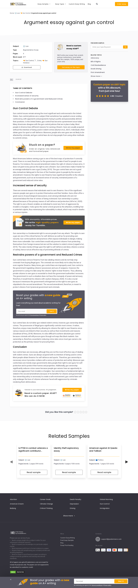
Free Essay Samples (67, 540)
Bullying (13, 508)
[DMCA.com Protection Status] (17, 573)
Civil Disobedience (98, 65)
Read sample (34, 472)
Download (27, 67)
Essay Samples (43, 4)
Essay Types (59, 4)
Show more (68, 516)
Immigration (105, 508)
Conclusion (20, 102)
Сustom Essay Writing (77, 4)
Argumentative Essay (31, 50)
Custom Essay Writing (67, 538)
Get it (52, 311)
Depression (74, 504)
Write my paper (73, 148)
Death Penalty (75, 499)
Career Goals (45, 499)
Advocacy (95, 58)
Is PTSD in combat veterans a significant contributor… (33, 449)
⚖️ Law (26, 46)
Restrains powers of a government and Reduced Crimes (39, 99)
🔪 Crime (38, 61)
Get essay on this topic (71, 67)
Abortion (13, 499)
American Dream (17, 504)
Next (126, 461)
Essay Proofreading (66, 545)
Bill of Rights (96, 61)
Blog (89, 4)
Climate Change (46, 504)
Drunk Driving (96, 69)
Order (119, 4)
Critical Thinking (46, 508)
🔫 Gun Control (28, 61)
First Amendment (98, 72)
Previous (11, 461)
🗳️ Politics (99, 460)
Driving (72, 508)
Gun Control (105, 504)
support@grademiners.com (111, 539)
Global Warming (106, 499)
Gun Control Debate (23, 92)
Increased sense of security (27, 96)
